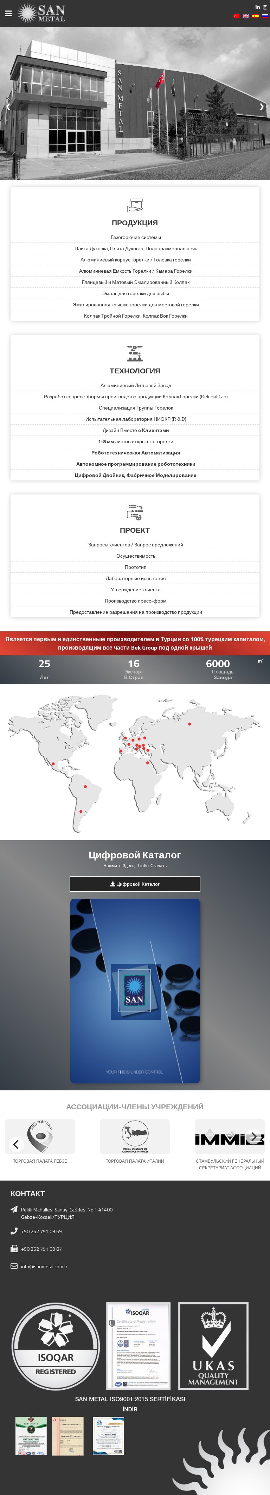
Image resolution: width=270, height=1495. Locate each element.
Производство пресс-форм (136, 600)
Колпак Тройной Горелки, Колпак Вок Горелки (136, 315)
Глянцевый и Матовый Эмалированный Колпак (135, 282)
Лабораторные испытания (136, 578)
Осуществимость (135, 555)
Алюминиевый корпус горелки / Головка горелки (136, 259)
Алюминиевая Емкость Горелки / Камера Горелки (136, 270)
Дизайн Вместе (136, 430)
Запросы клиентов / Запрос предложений (135, 544)
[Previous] (16, 1144)
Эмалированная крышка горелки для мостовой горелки (136, 304)
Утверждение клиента (136, 589)
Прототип (136, 567)
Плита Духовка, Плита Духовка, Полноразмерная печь (136, 248)
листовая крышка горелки (135, 441)
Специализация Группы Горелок (136, 407)
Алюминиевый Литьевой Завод (136, 385)
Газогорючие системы (136, 237)
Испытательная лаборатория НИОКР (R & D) (135, 419)
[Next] (253, 1136)
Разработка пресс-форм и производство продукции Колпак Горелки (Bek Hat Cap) (136, 396)
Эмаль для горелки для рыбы (135, 293)
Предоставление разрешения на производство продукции (136, 612)
